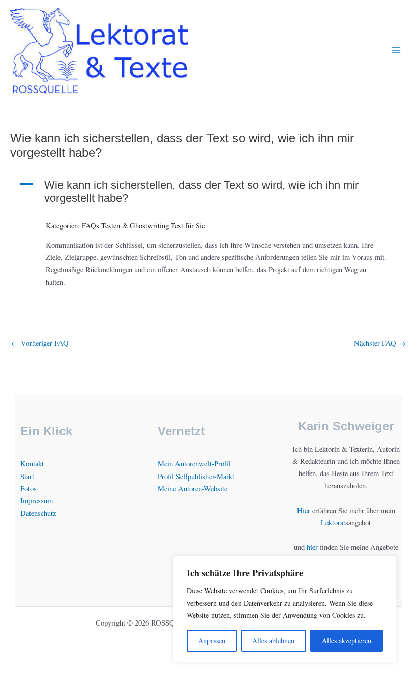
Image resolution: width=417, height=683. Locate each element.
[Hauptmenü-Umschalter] (396, 50)
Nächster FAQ (380, 343)
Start (27, 476)
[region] (285, 609)
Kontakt (32, 463)
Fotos (28, 488)
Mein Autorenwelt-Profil (194, 463)
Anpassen (211, 640)
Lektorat (333, 522)
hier (312, 547)
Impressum (36, 501)
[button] (208, 192)
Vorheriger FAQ (40, 343)
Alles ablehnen (273, 640)
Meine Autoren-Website (192, 488)
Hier (303, 510)
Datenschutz (38, 513)
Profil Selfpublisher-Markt (196, 476)
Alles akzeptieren (346, 640)
